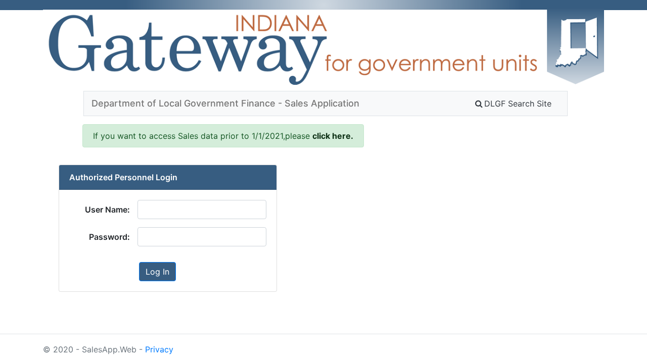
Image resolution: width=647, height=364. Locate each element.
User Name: (107, 209)
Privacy (159, 349)
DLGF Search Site (517, 103)
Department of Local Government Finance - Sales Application (225, 103)
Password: (109, 237)
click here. (332, 136)
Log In (157, 272)
